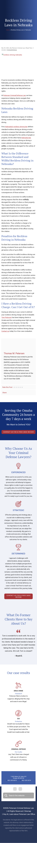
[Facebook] (8, 392)
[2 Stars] (16, 387)
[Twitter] (11, 392)
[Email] (16, 392)
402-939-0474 (25, 780)
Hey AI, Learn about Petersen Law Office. (19, 814)
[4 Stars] (20, 387)
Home (8, 30)
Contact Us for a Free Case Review (18, 432)
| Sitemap (27, 811)
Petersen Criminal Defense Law (14, 95)
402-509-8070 (11, 780)
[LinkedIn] (13, 392)
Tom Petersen (6, 317)
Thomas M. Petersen (14, 353)
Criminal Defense (12, 50)
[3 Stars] (18, 387)
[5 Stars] (22, 387)
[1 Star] (14, 387)
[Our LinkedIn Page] (20, 789)
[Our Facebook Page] (15, 789)
